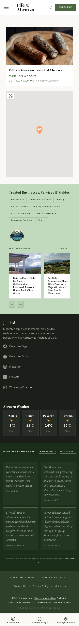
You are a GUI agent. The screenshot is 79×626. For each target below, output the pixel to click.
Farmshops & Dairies (22, 76)
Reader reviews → (47, 451)
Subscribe (65, 7)
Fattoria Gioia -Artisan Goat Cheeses (36, 70)
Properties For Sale (21, 220)
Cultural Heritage (20, 213)
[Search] (51, 7)
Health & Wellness (46, 213)
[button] (39, 130)
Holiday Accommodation (46, 206)
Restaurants (18, 199)
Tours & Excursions (40, 199)
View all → (65, 248)
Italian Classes (19, 206)
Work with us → (68, 451)
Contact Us (19, 586)
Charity (41, 220)
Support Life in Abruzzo (19, 602)
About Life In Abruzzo (22, 577)
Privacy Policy (40, 586)
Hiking (60, 199)
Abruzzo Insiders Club (45, 598)
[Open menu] (6, 7)
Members (60, 586)
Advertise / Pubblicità (53, 577)
